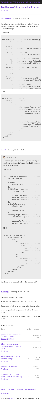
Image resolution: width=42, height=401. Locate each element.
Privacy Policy (5, 393)
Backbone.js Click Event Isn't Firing (20, 6)
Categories (10, 389)
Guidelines (19, 389)
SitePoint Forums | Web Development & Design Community (20, 2)
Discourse (12, 398)
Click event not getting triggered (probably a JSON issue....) (11, 346)
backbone (11, 339)
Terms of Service (30, 389)
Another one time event (9, 366)
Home (3, 389)
